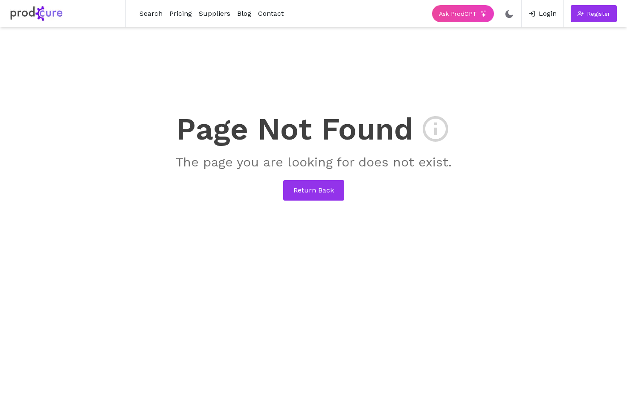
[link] (542, 14)
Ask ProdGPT (458, 13)
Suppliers (214, 13)
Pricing (180, 13)
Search (151, 13)
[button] (594, 13)
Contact (271, 13)
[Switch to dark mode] (509, 13)
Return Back (313, 190)
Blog (244, 13)
